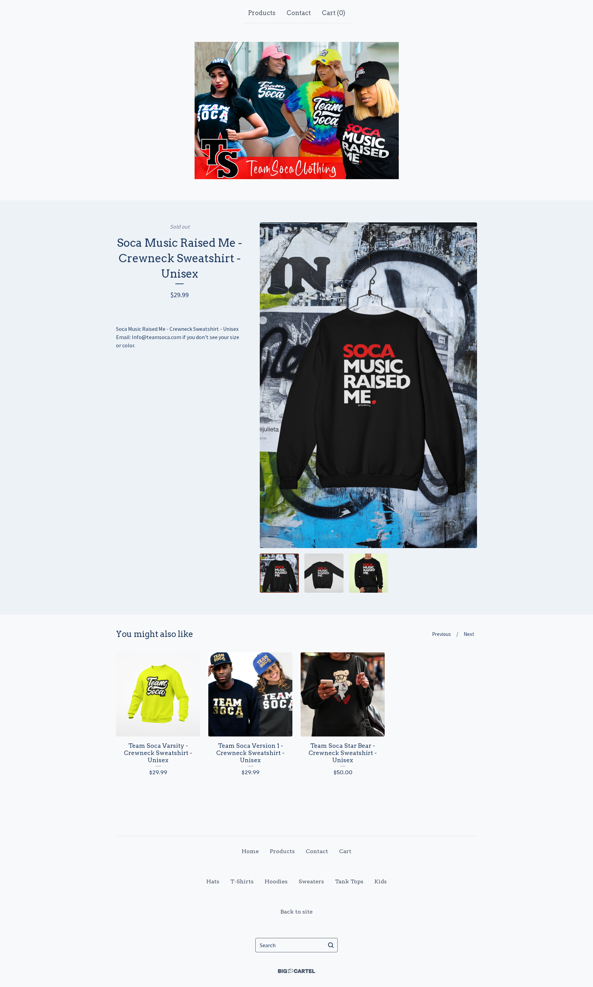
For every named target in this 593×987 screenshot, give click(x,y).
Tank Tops (349, 881)
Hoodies (276, 881)
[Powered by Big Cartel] (296, 971)
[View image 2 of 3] (324, 573)
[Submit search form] (331, 945)
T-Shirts (242, 881)
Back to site (296, 911)
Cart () (333, 12)
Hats (212, 881)
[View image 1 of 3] (279, 573)
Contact (299, 12)
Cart (345, 851)
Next (469, 634)
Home (250, 851)
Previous (441, 634)
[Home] (297, 110)
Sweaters (311, 881)
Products (262, 12)
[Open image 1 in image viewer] (368, 385)
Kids (380, 881)
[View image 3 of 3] (368, 573)
